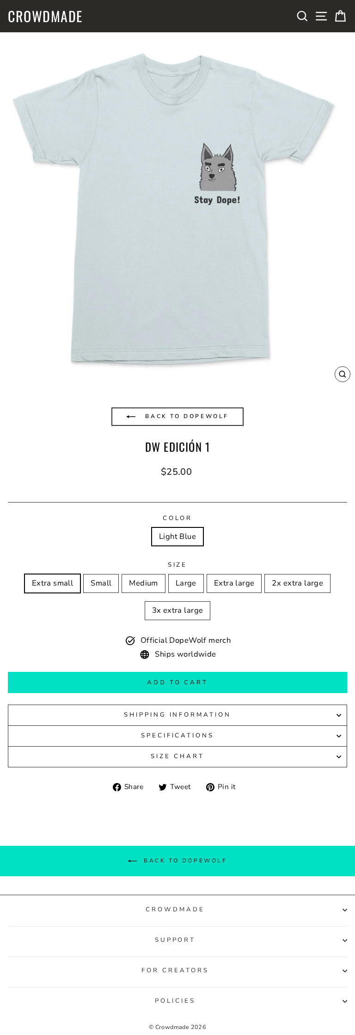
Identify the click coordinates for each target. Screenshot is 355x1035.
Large (186, 583)
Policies (175, 1001)
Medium (143, 583)
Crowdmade (45, 16)
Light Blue (177, 536)
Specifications (177, 735)
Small (101, 583)
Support (175, 940)
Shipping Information (178, 715)
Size (178, 565)
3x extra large (177, 610)
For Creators (175, 970)
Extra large (234, 583)
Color (178, 518)
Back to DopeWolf (185, 416)
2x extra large (297, 583)
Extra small (52, 583)
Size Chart (177, 756)
